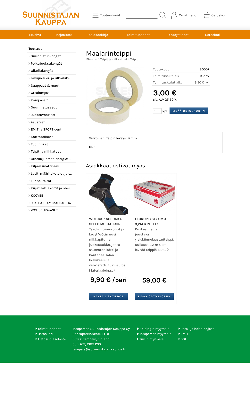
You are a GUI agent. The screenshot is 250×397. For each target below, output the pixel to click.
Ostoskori (212, 35)
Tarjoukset (63, 35)
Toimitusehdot (138, 35)
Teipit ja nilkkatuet (113, 59)
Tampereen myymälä (155, 334)
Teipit (134, 59)
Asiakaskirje (98, 35)
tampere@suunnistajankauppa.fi (98, 349)
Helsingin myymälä (154, 329)
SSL (184, 339)
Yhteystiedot (179, 35)
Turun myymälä (151, 339)
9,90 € (200, 82)
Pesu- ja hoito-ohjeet (197, 329)
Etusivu (35, 35)
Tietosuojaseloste (52, 339)
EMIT (184, 334)
